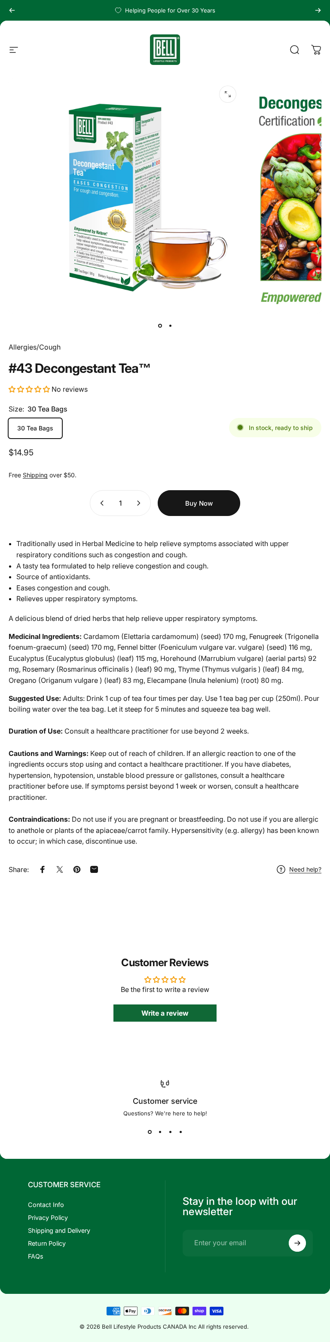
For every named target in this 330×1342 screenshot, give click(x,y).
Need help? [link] (305, 869)
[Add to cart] (199, 503)
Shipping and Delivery (59, 1230)
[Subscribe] (297, 1243)
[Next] (318, 10)
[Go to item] (160, 325)
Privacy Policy (48, 1217)
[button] (29, 389)
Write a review (165, 1013)
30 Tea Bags (35, 428)
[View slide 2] (160, 1132)
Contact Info (46, 1204)
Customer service (165, 1101)
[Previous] (12, 10)
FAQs (35, 1256)
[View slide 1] (149, 1132)
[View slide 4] (180, 1132)
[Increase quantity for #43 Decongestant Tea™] (140, 503)
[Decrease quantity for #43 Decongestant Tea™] (100, 503)
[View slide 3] (170, 1132)
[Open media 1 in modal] (227, 94)
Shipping (35, 475)
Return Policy (47, 1243)
